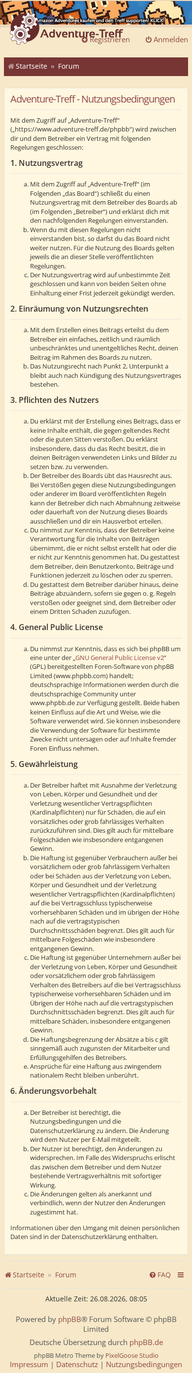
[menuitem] (160, 1274)
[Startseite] (66, 29)
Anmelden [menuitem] (171, 39)
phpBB (69, 1319)
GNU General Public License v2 (119, 657)
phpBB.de (146, 1342)
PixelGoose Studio (132, 1355)
